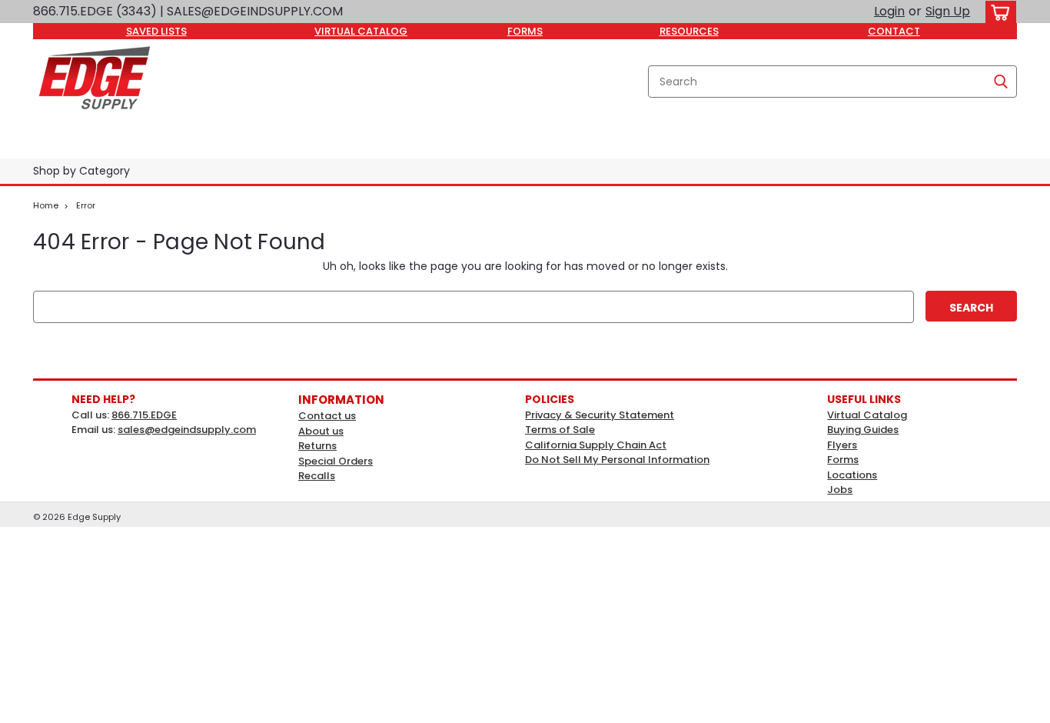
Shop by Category (81, 170)
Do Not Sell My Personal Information (617, 459)
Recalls (316, 475)
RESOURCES (689, 31)
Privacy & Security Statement (599, 415)
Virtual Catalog (867, 415)
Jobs (839, 489)
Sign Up (947, 11)
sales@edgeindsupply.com (187, 429)
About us (321, 431)
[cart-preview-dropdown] (997, 12)
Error (85, 205)
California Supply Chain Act (595, 445)
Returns (317, 445)
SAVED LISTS (156, 31)
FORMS (525, 31)
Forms (843, 459)
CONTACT (894, 31)
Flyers (842, 445)
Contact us (327, 415)
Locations (852, 475)
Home (45, 205)
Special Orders (335, 461)
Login (889, 11)
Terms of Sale (560, 429)
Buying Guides (863, 429)
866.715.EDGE (144, 415)
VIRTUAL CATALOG (360, 31)
